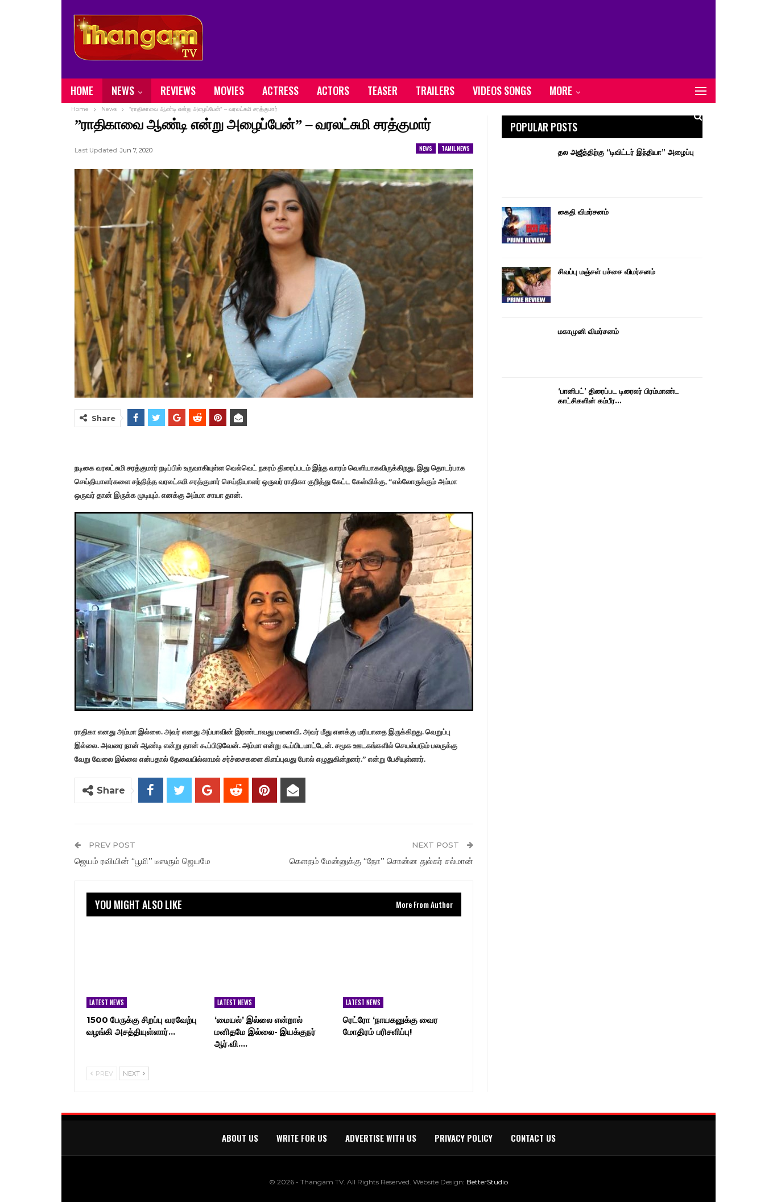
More (560, 90)
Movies (229, 90)
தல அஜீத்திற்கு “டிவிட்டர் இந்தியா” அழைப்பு (626, 151)
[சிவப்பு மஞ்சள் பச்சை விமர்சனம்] (526, 285)
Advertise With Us (380, 1137)
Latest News (106, 1002)
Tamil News (455, 148)
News (122, 90)
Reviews (178, 90)
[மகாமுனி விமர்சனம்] (526, 345)
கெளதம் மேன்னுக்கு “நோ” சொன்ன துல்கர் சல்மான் (381, 861)
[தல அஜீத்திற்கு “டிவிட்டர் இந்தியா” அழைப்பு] (526, 165)
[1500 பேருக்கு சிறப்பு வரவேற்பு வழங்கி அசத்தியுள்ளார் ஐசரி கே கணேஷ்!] (145, 966)
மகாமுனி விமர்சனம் (588, 331)
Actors (333, 90)
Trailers (435, 90)
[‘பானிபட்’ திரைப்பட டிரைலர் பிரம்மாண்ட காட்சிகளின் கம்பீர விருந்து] (526, 404)
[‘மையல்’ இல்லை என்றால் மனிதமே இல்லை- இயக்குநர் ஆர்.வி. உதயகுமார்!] (273, 966)
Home (82, 90)
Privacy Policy (464, 1137)
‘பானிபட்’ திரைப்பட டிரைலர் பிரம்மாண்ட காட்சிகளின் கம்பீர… (618, 395)
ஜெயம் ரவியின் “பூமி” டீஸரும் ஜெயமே (142, 861)
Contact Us (533, 1137)
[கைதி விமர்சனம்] (526, 225)
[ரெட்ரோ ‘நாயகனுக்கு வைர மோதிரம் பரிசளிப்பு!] (402, 966)
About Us (240, 1137)
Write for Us (301, 1137)
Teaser (382, 90)
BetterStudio (487, 1182)
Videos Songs (502, 90)
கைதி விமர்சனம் (583, 211)
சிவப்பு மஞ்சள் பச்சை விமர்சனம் (606, 271)
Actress (280, 90)
